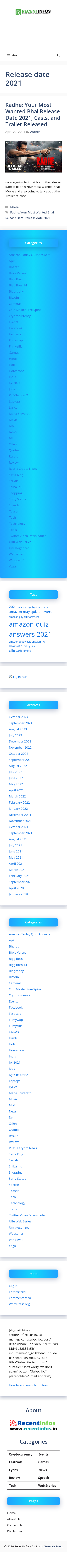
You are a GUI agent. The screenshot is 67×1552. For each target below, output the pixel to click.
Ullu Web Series (20, 542)
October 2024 (18, 717)
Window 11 (17, 560)
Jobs (12, 389)
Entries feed (17, 1292)
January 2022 (18, 808)
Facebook (16, 328)
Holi (12, 365)
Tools (13, 530)
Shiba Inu (15, 487)
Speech (14, 505)
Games (14, 352)
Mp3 (12, 426)
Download (15, 646)
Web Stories (47, 1486)
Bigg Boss (16, 279)
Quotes (14, 450)
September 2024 (20, 723)
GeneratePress (53, 1546)
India (12, 377)
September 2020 (20, 882)
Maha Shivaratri (20, 413)
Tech (12, 517)
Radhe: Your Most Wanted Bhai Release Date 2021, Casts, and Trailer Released (32, 114)
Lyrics (13, 407)
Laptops (15, 401)
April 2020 (16, 888)
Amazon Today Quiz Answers (29, 255)
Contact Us (14, 1525)
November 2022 (20, 747)
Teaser (14, 511)
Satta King (16, 475)
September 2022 (20, 760)
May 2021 (16, 857)
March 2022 (17, 796)
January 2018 (18, 894)
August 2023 (18, 729)
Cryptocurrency (20, 316)
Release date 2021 (38, 218)
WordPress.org (19, 1304)
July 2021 (15, 845)
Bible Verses (17, 273)
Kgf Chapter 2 (18, 395)
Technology (17, 523)
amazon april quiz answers (33, 607)
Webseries (16, 554)
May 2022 (16, 784)
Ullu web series (20, 651)
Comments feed (20, 1298)
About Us (13, 1519)
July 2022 (15, 772)
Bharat (14, 267)
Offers (13, 444)
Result (13, 456)
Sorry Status (17, 499)
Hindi (13, 359)
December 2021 (20, 815)
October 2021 (18, 827)
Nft (11, 438)
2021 (13, 606)
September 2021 (20, 833)
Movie (14, 207)
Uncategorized (19, 548)
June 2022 (16, 778)
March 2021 (17, 870)
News (13, 432)
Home (11, 1513)
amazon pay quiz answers (24, 616)
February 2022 (19, 802)
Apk (11, 261)
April (45, 642)
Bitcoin (14, 297)
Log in (13, 1286)
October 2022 (18, 753)
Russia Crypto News (23, 468)
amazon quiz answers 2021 (30, 629)
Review (14, 462)
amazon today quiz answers (25, 641)
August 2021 (18, 839)
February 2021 (19, 876)
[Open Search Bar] (58, 55)
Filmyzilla (16, 346)
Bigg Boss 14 (18, 285)
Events (13, 322)
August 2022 (18, 766)
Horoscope (16, 371)
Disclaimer (14, 1531)
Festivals (15, 334)
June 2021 (16, 851)
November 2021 (20, 821)
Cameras (15, 304)
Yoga (12, 566)
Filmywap (16, 340)
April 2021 (16, 863)
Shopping (16, 493)
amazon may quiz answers (30, 611)
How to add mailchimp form (29, 1385)
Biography (16, 291)
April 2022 (16, 790)
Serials (13, 481)
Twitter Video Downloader (27, 536)
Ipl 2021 (15, 383)
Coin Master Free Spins (25, 310)
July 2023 (15, 735)
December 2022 (20, 741)
